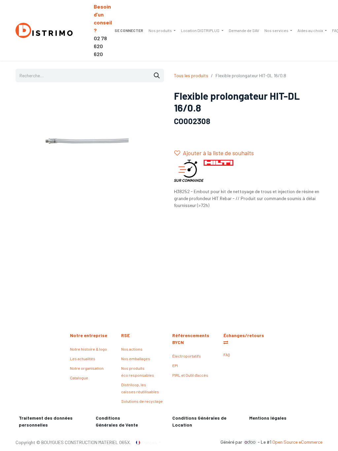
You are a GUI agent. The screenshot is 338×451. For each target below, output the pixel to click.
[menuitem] (162, 30)
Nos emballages (135, 358)
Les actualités (82, 358)
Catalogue (79, 377)
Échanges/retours (244, 335)
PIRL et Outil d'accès (190, 375)
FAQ (226, 354)
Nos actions (132, 349)
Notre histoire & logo (88, 349)
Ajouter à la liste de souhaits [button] (218, 152)
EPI (175, 365)
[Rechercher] (157, 75)
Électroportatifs (186, 356)
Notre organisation (87, 368)
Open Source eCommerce (297, 442)
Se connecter (129, 30)
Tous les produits (191, 75)
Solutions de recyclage (142, 401)
